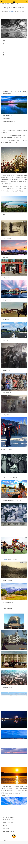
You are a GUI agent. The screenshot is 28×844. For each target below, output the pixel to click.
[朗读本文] (2, 17)
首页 (3, 3)
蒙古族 (5, 559)
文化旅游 (7, 3)
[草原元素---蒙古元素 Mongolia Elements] (0, 4)
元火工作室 (5, 11)
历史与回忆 (12, 3)
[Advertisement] (14, 76)
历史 (20, 91)
